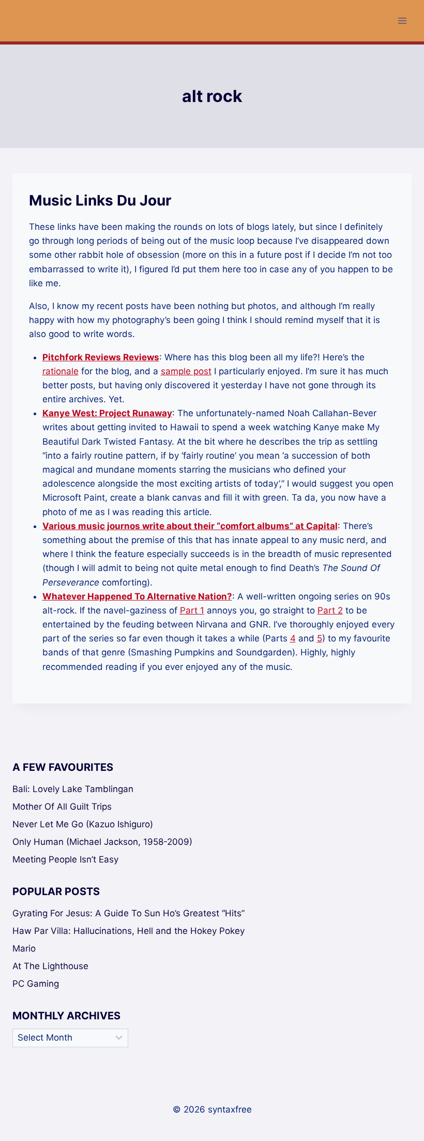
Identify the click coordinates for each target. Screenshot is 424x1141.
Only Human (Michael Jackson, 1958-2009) (102, 842)
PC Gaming (35, 983)
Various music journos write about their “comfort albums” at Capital (190, 526)
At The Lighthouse (50, 966)
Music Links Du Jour (100, 200)
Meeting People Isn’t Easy (65, 859)
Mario (24, 948)
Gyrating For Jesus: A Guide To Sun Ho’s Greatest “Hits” (128, 913)
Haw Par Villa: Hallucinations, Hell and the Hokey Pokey (128, 931)
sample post (186, 371)
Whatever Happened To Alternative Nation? (137, 596)
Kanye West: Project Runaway (107, 413)
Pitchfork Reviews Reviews (100, 357)
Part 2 (330, 610)
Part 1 (192, 610)
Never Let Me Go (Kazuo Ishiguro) (82, 824)
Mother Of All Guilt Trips (62, 806)
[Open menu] (402, 20)
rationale (60, 371)
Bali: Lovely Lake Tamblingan (72, 789)
